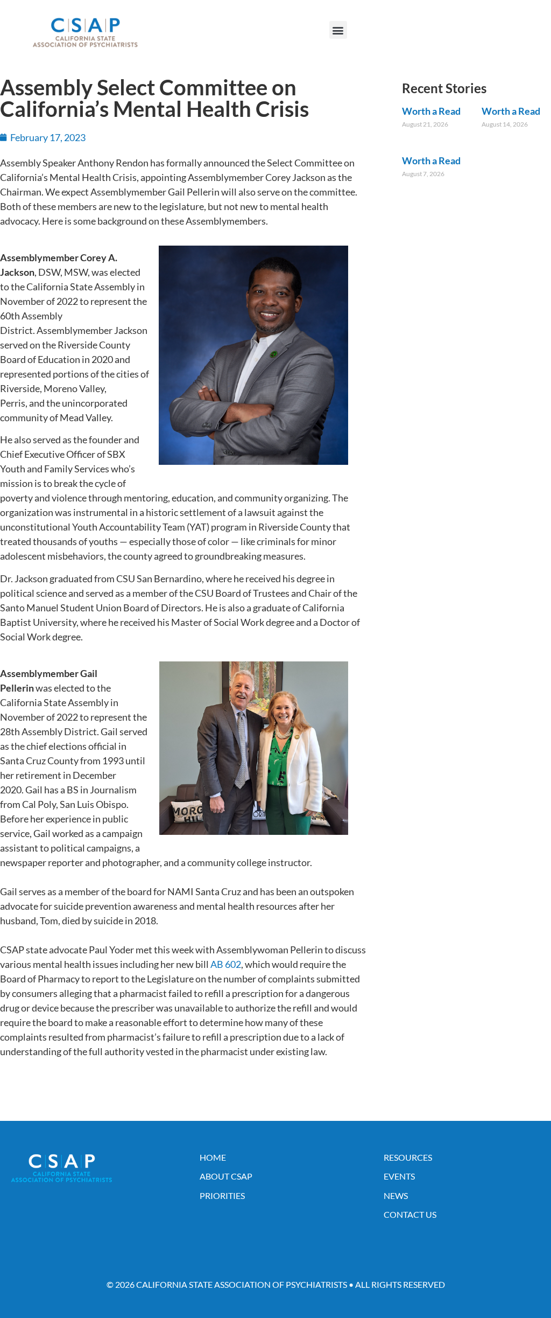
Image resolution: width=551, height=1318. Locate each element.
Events (399, 1176)
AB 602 (225, 964)
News (396, 1195)
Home (213, 1157)
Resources (408, 1157)
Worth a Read (431, 111)
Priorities (222, 1195)
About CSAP (226, 1176)
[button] (338, 30)
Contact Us (410, 1214)
